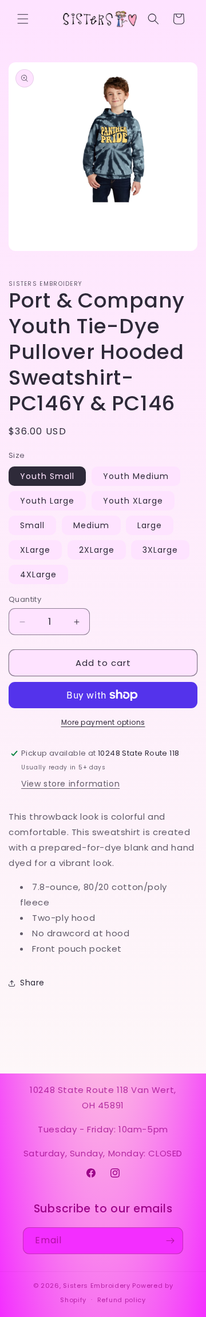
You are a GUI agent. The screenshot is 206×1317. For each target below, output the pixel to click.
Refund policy (121, 1299)
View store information (70, 783)
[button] (22, 18)
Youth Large (47, 500)
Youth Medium (136, 476)
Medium (91, 525)
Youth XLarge (133, 500)
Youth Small (47, 476)
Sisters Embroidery (96, 1285)
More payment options (103, 722)
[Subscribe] (170, 1240)
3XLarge (160, 550)
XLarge (35, 550)
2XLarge (96, 550)
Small (32, 525)
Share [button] (32, 982)
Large (149, 525)
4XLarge (38, 574)
